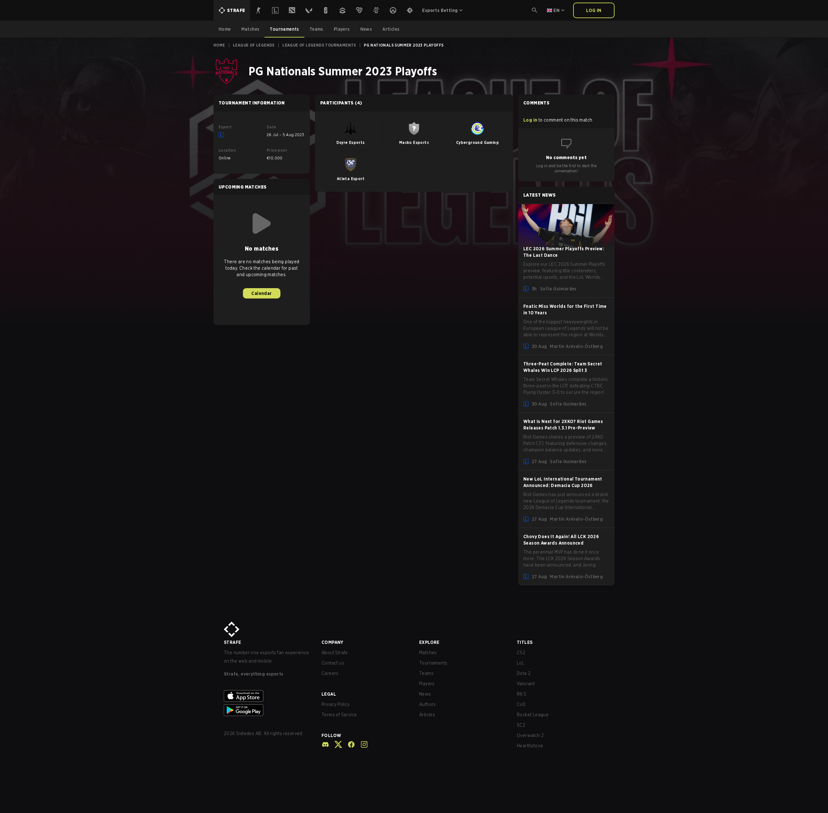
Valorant (526, 683)
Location (227, 150)
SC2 (521, 725)
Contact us (332, 663)
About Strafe (334, 652)
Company (332, 642)
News (425, 694)
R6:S (522, 694)
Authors (427, 704)
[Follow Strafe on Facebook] (348, 744)
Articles (427, 714)
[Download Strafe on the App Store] (267, 696)
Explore (429, 642)
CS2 (521, 652)
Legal (328, 694)
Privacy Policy (335, 704)
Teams (426, 673)
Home (219, 45)
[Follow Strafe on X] (335, 744)
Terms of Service (339, 714)
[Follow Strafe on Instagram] (361, 744)
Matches (428, 652)
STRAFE (232, 642)
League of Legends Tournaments (319, 45)
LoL (520, 663)
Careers (330, 673)
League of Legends (254, 45)
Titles (524, 642)
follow (331, 735)
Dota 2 (523, 673)
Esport (225, 127)
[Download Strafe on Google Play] (267, 710)
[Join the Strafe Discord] (325, 744)
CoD (521, 704)
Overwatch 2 (530, 735)
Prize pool (277, 150)
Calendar (261, 293)
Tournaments (433, 663)
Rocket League (533, 714)
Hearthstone (530, 745)
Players (427, 683)
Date (271, 127)
